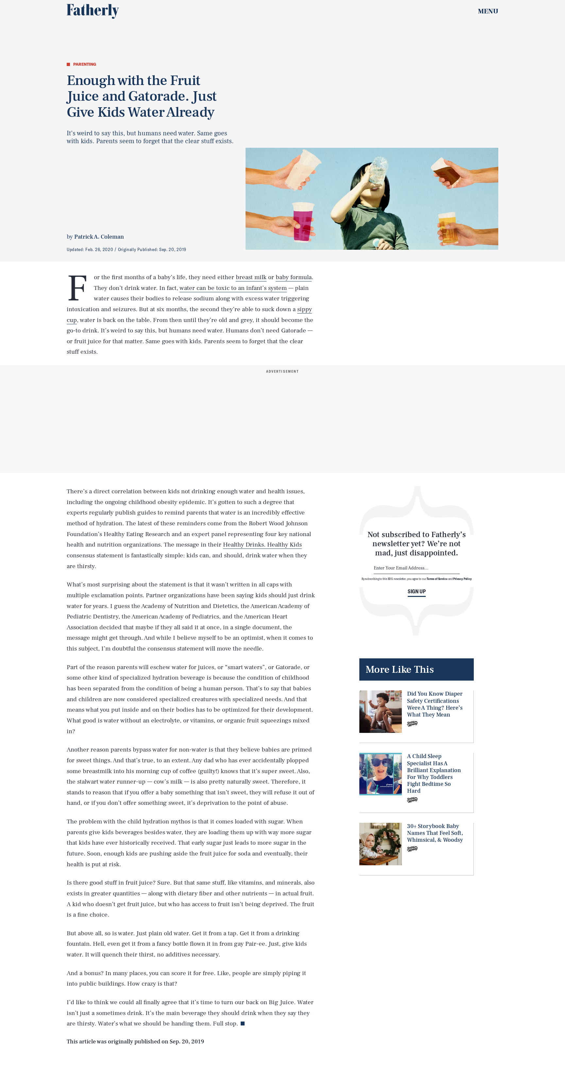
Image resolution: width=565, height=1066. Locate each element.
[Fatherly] (93, 11)
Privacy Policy (462, 579)
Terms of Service (437, 579)
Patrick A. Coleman (99, 237)
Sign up (417, 591)
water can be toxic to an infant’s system (233, 288)
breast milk (251, 277)
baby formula (294, 277)
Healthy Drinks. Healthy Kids (262, 545)
